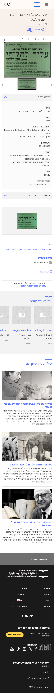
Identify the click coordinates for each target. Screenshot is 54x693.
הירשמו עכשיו (14, 634)
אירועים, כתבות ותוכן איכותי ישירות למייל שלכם (39, 634)
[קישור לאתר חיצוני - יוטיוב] (12, 649)
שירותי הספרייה (38, 559)
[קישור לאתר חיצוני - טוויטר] (30, 649)
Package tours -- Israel (28, 249)
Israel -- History (11, 249)
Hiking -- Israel (45, 249)
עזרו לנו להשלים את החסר (33, 285)
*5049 (46, 672)
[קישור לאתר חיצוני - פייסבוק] (36, 649)
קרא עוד (29, 616)
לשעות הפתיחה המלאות (38, 678)
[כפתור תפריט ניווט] (46, 4)
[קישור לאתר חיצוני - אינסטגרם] (24, 649)
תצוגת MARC (44, 272)
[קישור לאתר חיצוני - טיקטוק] (18, 649)
